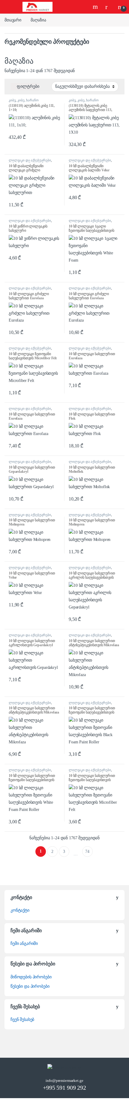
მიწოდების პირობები (30, 977)
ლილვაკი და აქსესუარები (30, 160)
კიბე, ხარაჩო (27, 100)
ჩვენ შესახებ (22, 1019)
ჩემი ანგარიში (24, 943)
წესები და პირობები (29, 986)
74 (87, 851)
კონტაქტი (19, 910)
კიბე (12, 100)
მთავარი (12, 20)
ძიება (96, 6)
